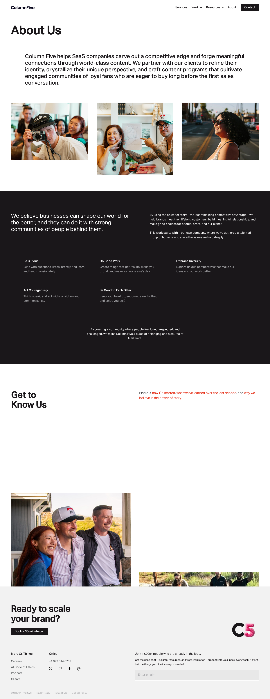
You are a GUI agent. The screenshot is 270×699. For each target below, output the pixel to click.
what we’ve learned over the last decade (206, 393)
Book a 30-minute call (29, 631)
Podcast (16, 673)
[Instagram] (60, 669)
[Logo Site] (23, 7)
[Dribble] (78, 669)
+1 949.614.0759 (60, 661)
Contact (249, 7)
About (232, 7)
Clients (15, 679)
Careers (16, 661)
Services (181, 7)
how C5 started (163, 393)
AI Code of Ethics (23, 667)
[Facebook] (70, 668)
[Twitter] (51, 668)
